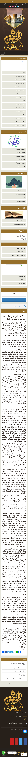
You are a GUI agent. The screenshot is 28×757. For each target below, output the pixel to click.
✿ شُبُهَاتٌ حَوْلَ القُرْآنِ (20, 149)
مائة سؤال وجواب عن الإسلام (18, 255)
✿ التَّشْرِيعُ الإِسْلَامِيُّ (20, 163)
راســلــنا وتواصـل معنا (16, 729)
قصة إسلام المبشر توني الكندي (17, 667)
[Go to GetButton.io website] (3, 755)
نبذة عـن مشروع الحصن (16, 716)
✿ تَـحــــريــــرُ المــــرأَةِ (19, 166)
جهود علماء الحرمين (20, 248)
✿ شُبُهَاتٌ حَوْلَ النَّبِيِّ (20, 156)
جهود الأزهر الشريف (20, 251)
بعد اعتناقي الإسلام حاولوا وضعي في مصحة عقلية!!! (15, 674)
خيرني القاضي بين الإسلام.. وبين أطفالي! (15, 678)
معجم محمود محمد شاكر (16, 4)
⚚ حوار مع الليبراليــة (20, 104)
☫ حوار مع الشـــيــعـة (20, 79)
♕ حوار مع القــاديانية (20, 90)
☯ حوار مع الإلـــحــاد (20, 83)
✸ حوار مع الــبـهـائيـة (20, 118)
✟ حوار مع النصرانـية (20, 76)
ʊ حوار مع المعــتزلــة (20, 93)
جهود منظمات (22, 276)
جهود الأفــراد (22, 279)
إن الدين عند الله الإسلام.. (18, 671)
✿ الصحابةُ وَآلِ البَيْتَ (20, 159)
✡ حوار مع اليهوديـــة (20, 72)
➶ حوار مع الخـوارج (20, 121)
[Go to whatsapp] (3, 753)
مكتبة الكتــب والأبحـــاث (19, 220)
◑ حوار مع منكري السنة (19, 125)
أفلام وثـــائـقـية (21, 190)
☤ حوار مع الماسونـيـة (20, 86)
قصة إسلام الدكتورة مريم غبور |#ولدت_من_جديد (18, 664)
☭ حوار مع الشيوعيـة (20, 111)
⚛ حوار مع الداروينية (20, 114)
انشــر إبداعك (22, 283)
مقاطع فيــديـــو (21, 197)
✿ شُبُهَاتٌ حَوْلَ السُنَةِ (20, 152)
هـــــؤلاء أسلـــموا (18, 306)
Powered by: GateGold (14, 683)
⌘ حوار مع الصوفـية (20, 97)
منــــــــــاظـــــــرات (20, 194)
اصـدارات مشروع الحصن (15, 723)
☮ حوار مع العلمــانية (20, 100)
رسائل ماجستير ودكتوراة (19, 224)
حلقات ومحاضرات (21, 201)
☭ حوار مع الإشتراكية (20, 107)
